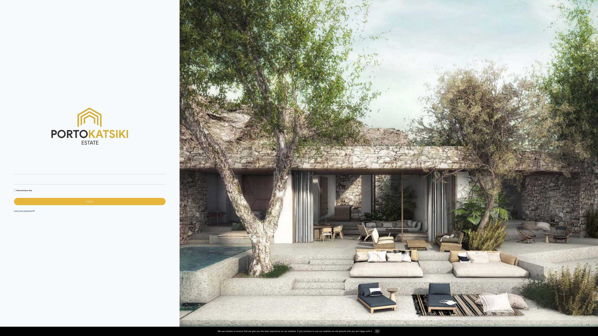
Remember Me (24, 190)
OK (377, 331)
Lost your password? (24, 211)
